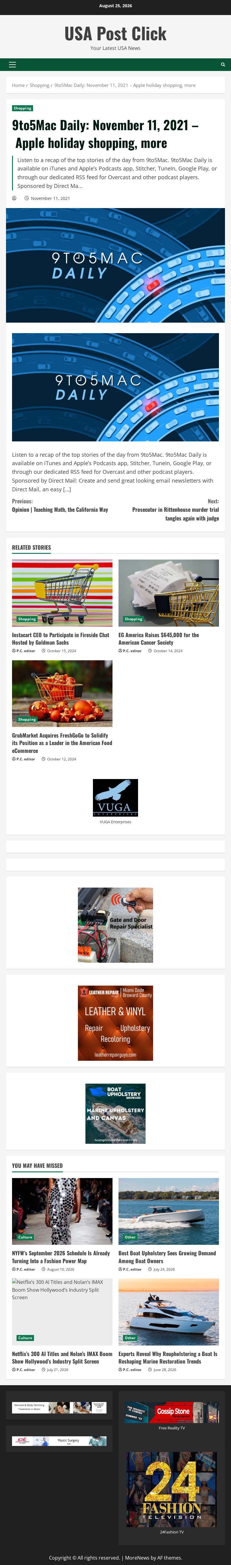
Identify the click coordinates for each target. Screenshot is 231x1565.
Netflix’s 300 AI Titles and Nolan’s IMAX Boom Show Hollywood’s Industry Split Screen (62, 1357)
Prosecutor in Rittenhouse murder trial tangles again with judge (175, 509)
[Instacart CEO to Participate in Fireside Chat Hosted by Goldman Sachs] (62, 593)
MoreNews (137, 1557)
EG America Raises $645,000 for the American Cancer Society (159, 638)
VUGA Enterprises (115, 821)
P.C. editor (26, 650)
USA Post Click (115, 32)
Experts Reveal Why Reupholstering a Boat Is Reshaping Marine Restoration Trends (168, 1357)
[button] (12, 64)
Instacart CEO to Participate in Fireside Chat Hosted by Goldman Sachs (60, 638)
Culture (25, 1237)
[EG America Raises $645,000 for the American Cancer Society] (169, 593)
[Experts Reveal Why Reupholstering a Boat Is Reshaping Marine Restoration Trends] (169, 1312)
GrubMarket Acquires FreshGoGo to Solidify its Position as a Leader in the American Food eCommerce (62, 742)
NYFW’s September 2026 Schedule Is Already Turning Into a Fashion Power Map (61, 1256)
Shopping (22, 108)
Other (130, 1237)
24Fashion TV (172, 1532)
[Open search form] (223, 64)
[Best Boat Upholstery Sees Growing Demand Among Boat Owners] (169, 1211)
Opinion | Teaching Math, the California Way (60, 505)
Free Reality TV (172, 1428)
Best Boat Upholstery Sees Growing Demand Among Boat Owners (167, 1256)
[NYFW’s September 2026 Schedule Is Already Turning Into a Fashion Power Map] (62, 1211)
